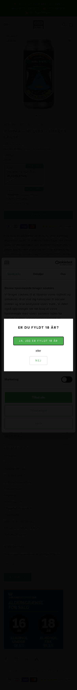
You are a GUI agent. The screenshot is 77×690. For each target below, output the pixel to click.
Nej (38, 360)
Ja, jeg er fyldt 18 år (38, 340)
